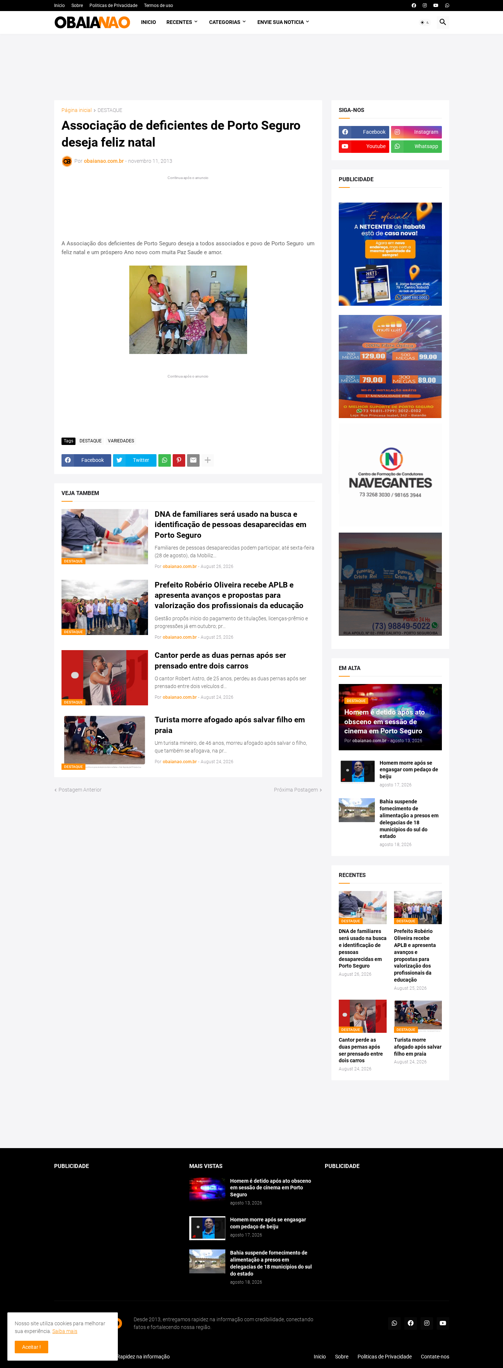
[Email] (193, 460)
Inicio (59, 5)
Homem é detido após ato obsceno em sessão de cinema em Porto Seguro (270, 1188)
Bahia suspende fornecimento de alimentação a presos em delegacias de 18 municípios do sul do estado (409, 819)
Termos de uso (158, 5)
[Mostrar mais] (207, 460)
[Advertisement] (252, 67)
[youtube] (436, 5)
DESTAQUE (110, 110)
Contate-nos (435, 1357)
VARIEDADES (121, 440)
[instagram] (425, 5)
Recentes (179, 22)
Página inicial (76, 110)
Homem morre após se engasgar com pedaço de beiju (409, 770)
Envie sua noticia (280, 22)
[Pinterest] (179, 460)
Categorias (224, 22)
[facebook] (414, 5)
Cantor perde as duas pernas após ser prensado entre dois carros (220, 660)
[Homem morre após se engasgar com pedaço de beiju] (357, 771)
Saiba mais (64, 1331)
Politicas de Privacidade (113, 5)
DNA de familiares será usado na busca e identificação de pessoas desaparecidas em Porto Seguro (230, 525)
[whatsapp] (447, 5)
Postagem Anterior (80, 790)
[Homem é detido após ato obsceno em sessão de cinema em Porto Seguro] (207, 1190)
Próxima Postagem (296, 790)
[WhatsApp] (164, 460)
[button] (425, 22)
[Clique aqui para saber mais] (251, 1114)
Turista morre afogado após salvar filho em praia (230, 724)
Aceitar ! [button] (31, 1347)
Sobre (77, 5)
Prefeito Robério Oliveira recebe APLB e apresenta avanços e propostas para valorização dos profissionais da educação (229, 595)
